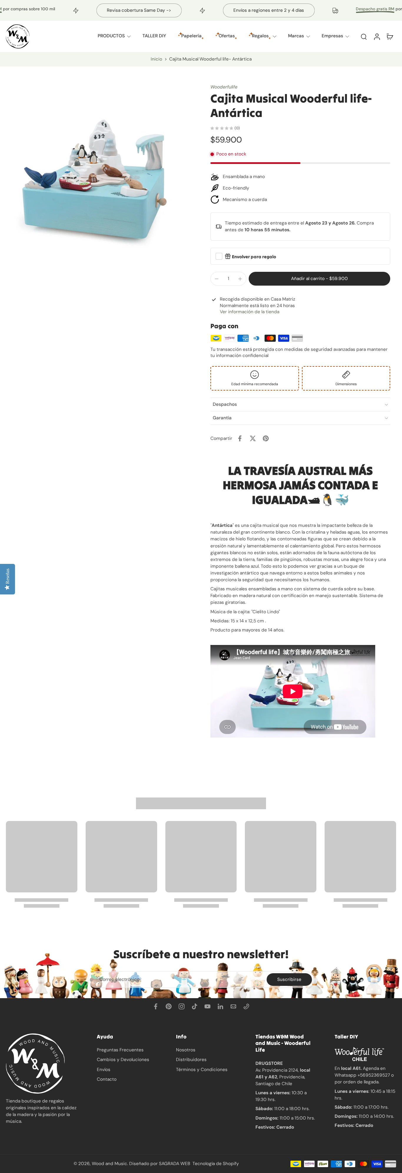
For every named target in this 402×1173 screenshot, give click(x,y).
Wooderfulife (223, 87)
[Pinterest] (168, 1006)
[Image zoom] (99, 176)
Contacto (107, 1079)
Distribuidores (191, 1060)
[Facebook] (155, 1006)
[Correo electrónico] (233, 1006)
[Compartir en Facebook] (239, 438)
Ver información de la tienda (249, 312)
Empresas (332, 36)
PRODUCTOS (111, 36)
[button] (319, 279)
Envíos (103, 1069)
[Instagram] (181, 1006)
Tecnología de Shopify (215, 1164)
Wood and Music (109, 1164)
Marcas (296, 36)
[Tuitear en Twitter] (252, 438)
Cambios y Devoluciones (123, 1060)
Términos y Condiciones (201, 1069)
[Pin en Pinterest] (265, 438)
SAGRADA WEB (174, 1164)
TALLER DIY (154, 36)
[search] (363, 36)
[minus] (216, 279)
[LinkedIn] (220, 1006)
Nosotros (185, 1050)
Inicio (156, 59)
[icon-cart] (389, 36)
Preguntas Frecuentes (120, 1050)
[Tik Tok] (194, 1006)
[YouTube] (207, 1006)
